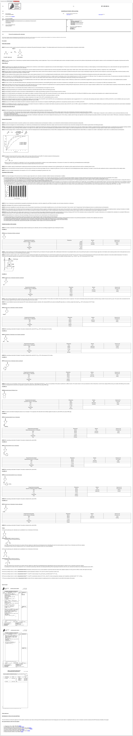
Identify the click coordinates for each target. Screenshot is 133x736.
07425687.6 (13, 16)
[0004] (20, 726)
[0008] (31, 728)
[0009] (23, 729)
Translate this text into (3, 1)
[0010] (29, 730)
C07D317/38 (100, 14)
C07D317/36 (68, 14)
